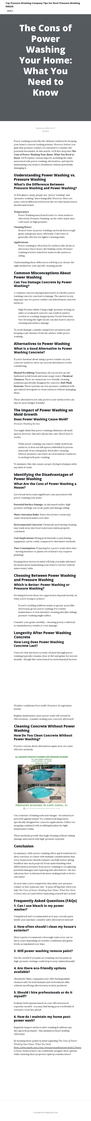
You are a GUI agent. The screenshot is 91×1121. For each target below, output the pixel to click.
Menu (9, 11)
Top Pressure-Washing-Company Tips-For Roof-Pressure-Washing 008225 (43, 5)
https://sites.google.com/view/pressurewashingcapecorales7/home (47, 1047)
